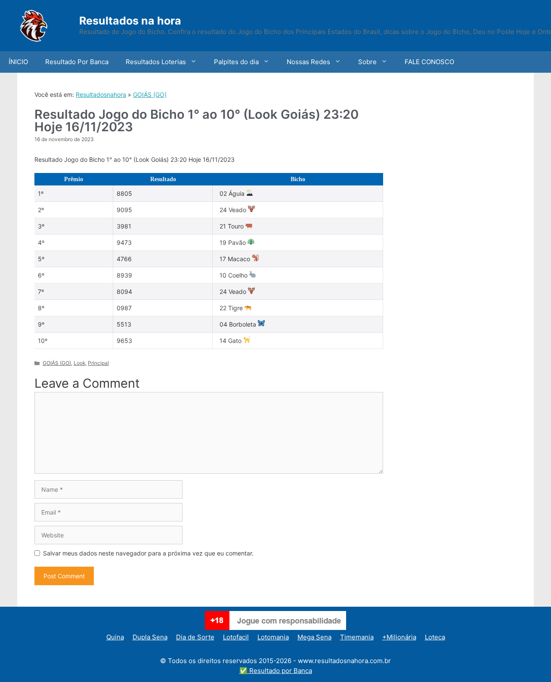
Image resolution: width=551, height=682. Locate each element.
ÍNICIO (18, 62)
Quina (115, 637)
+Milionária (399, 637)
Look (79, 363)
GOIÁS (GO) (150, 94)
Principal (98, 363)
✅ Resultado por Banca (275, 671)
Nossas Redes (308, 62)
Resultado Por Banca (76, 62)
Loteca (435, 637)
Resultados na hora (130, 20)
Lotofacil (236, 637)
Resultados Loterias (156, 62)
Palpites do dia (236, 62)
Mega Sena (314, 637)
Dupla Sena (150, 637)
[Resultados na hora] (45, 24)
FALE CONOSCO (429, 62)
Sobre (367, 62)
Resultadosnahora (101, 94)
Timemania (357, 637)
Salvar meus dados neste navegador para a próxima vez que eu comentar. (148, 553)
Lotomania (273, 637)
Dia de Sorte (195, 637)
